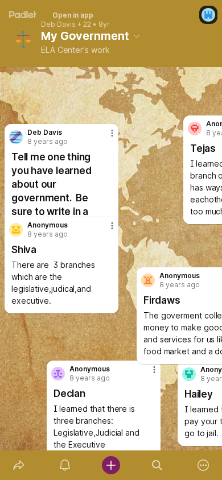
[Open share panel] (18, 465)
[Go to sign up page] (208, 15)
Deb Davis (58, 24)
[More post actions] (104, 230)
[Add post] (110, 465)
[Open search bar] (157, 465)
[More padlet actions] (203, 465)
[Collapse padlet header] (136, 35)
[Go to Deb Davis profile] (16, 137)
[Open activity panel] (64, 465)
